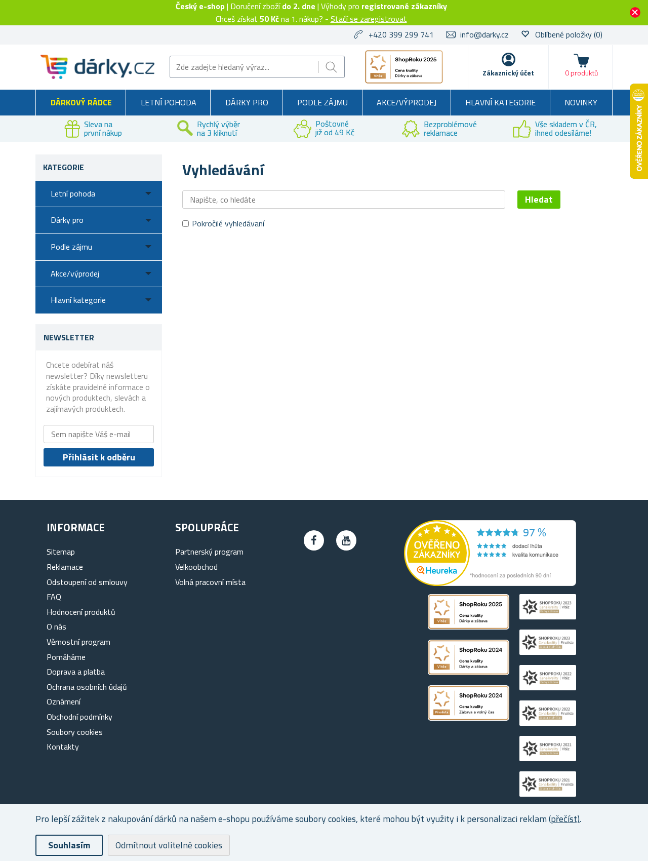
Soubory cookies (75, 732)
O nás (56, 626)
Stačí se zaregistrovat (369, 19)
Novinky (580, 102)
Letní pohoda (168, 102)
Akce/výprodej (406, 102)
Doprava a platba (76, 672)
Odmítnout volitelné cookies (168, 845)
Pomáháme (66, 657)
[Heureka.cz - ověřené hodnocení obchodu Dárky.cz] (490, 583)
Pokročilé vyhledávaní (228, 223)
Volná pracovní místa (210, 582)
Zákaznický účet (508, 72)
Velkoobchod (196, 567)
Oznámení (63, 701)
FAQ (54, 597)
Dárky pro (246, 102)
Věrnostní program (78, 642)
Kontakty (63, 746)
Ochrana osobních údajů (87, 687)
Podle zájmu (322, 102)
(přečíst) (564, 819)
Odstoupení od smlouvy (87, 582)
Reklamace (65, 567)
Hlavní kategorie (500, 102)
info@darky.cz (484, 34)
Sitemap (61, 551)
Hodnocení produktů (81, 612)
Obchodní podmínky (79, 717)
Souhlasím (69, 845)
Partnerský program (209, 551)
